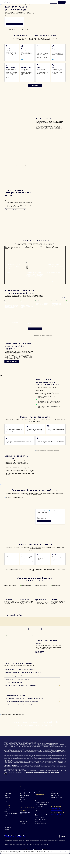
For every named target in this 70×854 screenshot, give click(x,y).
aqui (35, 742)
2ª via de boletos (7, 827)
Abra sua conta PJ (54, 789)
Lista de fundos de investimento (10, 791)
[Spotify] (24, 836)
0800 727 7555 (23, 816)
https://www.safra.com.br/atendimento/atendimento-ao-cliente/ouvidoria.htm (38, 772)
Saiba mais (8, 59)
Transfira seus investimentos (9, 802)
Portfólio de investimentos (13, 29)
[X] (18, 836)
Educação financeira (24, 821)
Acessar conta (53, 2)
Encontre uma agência (24, 795)
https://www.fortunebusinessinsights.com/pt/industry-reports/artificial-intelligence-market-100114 (28, 741)
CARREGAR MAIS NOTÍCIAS (35, 628)
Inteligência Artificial (24, 29)
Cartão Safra (45, 29)
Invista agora (14, 23)
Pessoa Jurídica (53, 788)
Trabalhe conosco (38, 788)
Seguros (6, 817)
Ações (38, 67)
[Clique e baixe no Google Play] (58, 809)
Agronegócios (53, 802)
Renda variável (24, 48)
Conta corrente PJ (54, 793)
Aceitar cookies (63, 851)
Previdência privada (26, 67)
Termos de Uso (38, 821)
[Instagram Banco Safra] (9, 836)
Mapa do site (37, 791)
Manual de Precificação (39, 798)
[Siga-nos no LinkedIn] (6, 836)
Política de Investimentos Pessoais (42, 802)
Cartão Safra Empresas (55, 795)
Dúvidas (38, 31)
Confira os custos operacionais (40, 652)
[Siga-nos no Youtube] (12, 836)
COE (53, 67)
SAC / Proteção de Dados (25, 812)
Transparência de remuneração (41, 823)
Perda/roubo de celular (8, 825)
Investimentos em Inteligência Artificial (57, 49)
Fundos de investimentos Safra (41, 49)
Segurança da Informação (40, 817)
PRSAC (36, 808)
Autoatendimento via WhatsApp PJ (27, 792)
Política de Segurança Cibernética (41, 804)
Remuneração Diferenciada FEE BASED (41, 815)
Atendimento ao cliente (24, 788)
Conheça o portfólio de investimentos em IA (15, 209)
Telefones (22, 797)
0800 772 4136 (24, 813)
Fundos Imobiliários (10, 67)
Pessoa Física (7, 809)
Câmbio (5, 815)
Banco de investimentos (40, 797)
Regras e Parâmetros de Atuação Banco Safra (41, 811)
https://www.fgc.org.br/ (60, 750)
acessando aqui (24, 768)
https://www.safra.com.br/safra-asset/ (10, 765)
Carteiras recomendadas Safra (35, 29)
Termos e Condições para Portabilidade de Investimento (42, 828)
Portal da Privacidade (39, 806)
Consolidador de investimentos (55, 29)
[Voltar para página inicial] (7, 2)
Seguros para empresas (55, 799)
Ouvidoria (21, 803)
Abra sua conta (62, 2)
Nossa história (38, 789)
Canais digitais (22, 799)
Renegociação (7, 829)
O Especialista (22, 823)
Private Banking (7, 793)
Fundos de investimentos (9, 799)
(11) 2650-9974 (24, 790)
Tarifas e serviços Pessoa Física (41, 819)
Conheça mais (9, 281)
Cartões (5, 811)
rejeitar (21, 852)
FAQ (21, 801)
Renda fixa (8, 48)
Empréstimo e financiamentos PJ (57, 797)
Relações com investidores (40, 812)
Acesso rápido (7, 823)
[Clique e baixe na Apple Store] (58, 810)
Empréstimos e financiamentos (10, 813)
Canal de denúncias (23, 804)
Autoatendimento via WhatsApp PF (27, 789)
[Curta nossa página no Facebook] (21, 836)
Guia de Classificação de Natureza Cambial (41, 826)
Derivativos (53, 801)
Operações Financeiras (39, 800)
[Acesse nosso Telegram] (16, 836)
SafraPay (52, 791)
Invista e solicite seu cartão (11, 361)
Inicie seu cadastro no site (44, 510)
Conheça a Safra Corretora (43, 133)
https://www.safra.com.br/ (55, 772)
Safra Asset (6, 789)
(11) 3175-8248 (23, 793)
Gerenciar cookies (52, 851)
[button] (65, 297)
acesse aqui (22, 769)
